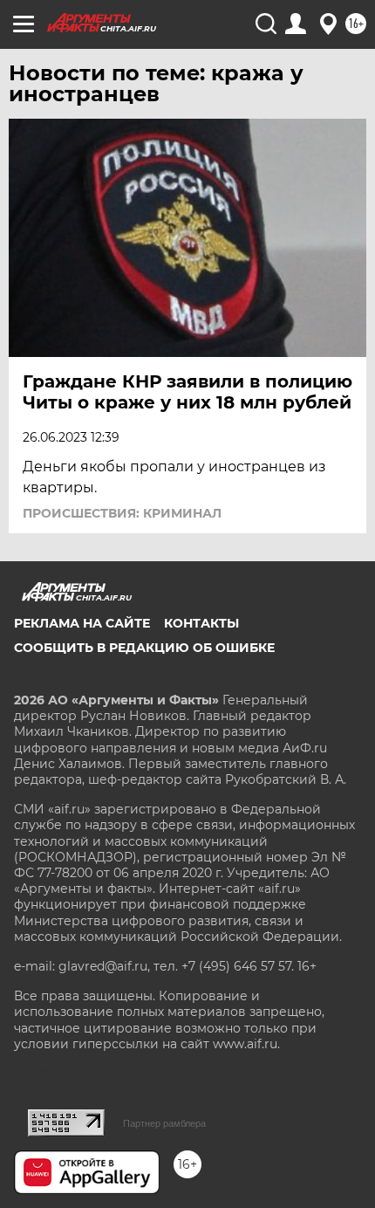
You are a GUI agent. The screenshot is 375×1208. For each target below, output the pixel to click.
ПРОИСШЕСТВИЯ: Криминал (122, 513)
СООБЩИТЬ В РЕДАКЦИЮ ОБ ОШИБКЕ (144, 647)
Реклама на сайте (82, 623)
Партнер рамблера (164, 1123)
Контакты (201, 623)
